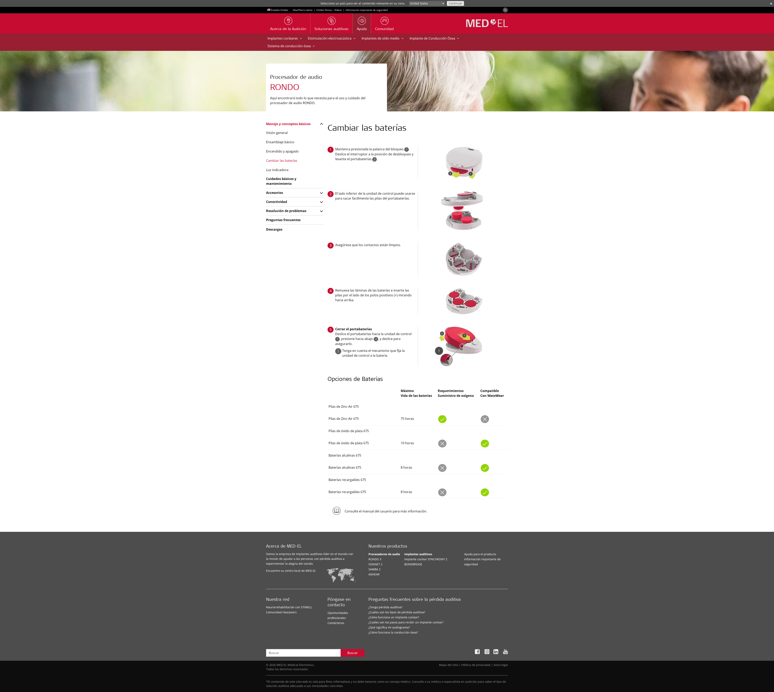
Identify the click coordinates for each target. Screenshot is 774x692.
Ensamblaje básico (280, 142)
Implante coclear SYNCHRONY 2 (425, 559)
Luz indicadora (277, 170)
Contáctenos (336, 623)
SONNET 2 (375, 564)
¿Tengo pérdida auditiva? (385, 607)
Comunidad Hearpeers (281, 612)
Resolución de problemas (286, 211)
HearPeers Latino (302, 10)
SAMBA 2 (374, 569)
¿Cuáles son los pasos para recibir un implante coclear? (405, 622)
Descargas (274, 229)
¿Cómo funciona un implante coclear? (393, 617)
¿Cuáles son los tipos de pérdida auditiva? (396, 612)
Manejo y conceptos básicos (288, 124)
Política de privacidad (475, 665)
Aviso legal (501, 665)
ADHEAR (374, 574)
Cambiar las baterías (281, 160)
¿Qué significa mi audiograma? (389, 627)
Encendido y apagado (282, 151)
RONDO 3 (374, 559)
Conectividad (276, 202)
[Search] (505, 10)
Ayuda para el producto (480, 554)
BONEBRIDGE (413, 564)
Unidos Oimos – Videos (329, 10)
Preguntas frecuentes (283, 220)
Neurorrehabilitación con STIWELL (289, 607)
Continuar (455, 3)
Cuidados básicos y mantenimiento (281, 181)
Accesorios (274, 192)
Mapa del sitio (448, 665)
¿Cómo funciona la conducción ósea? (393, 632)
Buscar (352, 653)
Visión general (277, 133)
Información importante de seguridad (367, 10)
